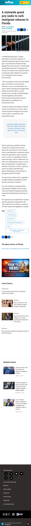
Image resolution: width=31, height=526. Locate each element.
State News (10, 211)
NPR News (16, 300)
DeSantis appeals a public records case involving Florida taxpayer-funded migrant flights (21, 386)
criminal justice (11, 215)
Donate (25, 2)
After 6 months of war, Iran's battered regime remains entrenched (20, 304)
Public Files (6, 500)
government (10, 218)
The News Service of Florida (8, 27)
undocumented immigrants (14, 222)
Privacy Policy (7, 496)
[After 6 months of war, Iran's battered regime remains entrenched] (7, 303)
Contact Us (6, 493)
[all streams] (28, 524)
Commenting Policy (8, 504)
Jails (8, 226)
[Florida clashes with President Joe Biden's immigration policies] (9, 370)
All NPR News (5, 289)
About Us (5, 485)
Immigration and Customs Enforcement (17, 231)
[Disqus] (15, 441)
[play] (3, 524)
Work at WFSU (7, 489)
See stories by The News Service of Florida (15, 249)
